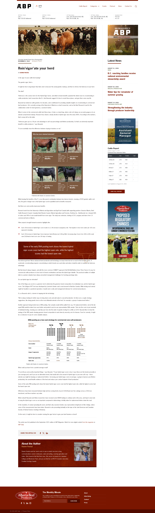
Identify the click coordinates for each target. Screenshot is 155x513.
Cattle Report (83, 6)
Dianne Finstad (24, 72)
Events (104, 6)
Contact (86, 499)
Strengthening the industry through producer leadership (121, 109)
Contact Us (128, 6)
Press (86, 503)
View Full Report (116, 191)
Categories (93, 6)
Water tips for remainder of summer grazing (120, 93)
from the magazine (87, 422)
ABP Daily (21, 425)
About (86, 493)
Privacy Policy (26, 511)
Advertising (87, 496)
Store (120, 6)
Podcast (112, 6)
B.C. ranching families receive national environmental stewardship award (122, 76)
